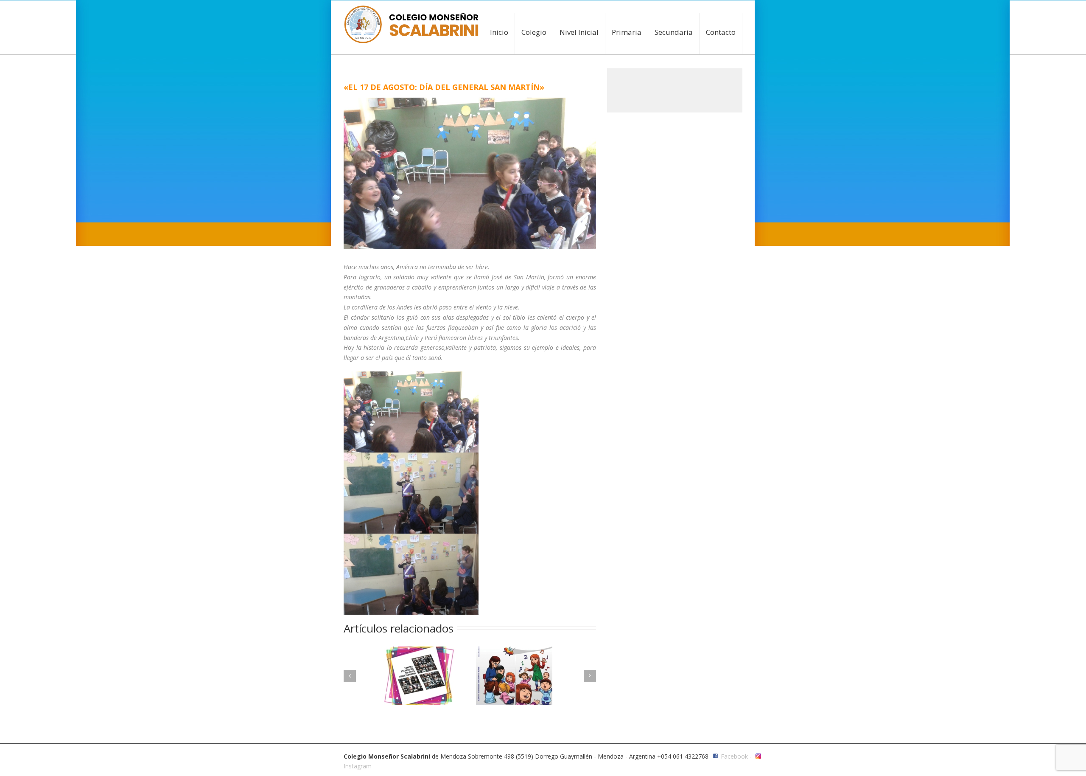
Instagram (358, 766)
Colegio (533, 32)
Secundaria (674, 32)
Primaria (626, 32)
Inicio (499, 32)
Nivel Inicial (579, 32)
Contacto (721, 32)
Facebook (734, 756)
